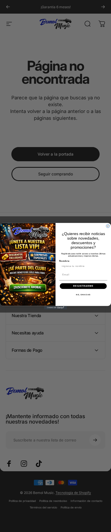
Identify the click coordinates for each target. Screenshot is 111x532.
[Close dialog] (108, 226)
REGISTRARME (83, 286)
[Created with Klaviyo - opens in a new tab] (55, 307)
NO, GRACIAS (83, 295)
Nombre (64, 261)
